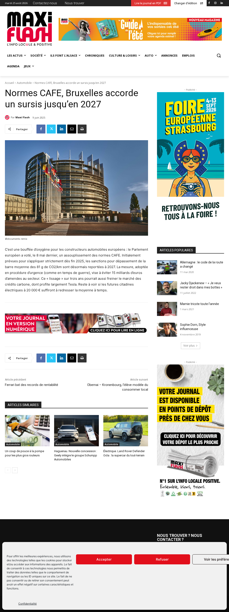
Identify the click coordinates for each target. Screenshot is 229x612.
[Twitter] (51, 129)
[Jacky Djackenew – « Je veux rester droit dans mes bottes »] (167, 288)
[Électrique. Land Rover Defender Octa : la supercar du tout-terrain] (125, 430)
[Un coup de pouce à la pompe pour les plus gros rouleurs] (27, 430)
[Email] (71, 129)
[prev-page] (8, 470)
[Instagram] (215, 3)
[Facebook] (209, 3)
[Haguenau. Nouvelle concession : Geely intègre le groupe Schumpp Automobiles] (76, 430)
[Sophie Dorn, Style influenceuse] (167, 330)
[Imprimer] (82, 129)
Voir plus (189, 345)
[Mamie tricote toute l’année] (167, 309)
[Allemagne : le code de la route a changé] (167, 267)
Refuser (162, 559)
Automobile (24, 83)
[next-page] (15, 470)
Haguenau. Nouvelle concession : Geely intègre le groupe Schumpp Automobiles (75, 455)
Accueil (9, 83)
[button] (218, 55)
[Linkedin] (221, 3)
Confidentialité (27, 603)
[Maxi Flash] (8, 117)
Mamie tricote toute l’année (199, 304)
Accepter (104, 559)
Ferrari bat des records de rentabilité (31, 385)
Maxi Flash (22, 117)
